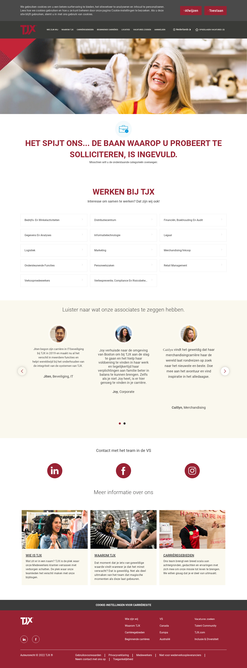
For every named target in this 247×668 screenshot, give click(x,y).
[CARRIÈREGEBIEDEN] (192, 547)
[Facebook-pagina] (35, 639)
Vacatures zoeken (142, 30)
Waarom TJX (67, 30)
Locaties (125, 30)
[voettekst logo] (27, 621)
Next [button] (225, 371)
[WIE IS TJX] (55, 547)
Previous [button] (22, 371)
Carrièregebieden (85, 30)
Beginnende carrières (107, 30)
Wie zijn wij (52, 30)
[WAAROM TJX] (123, 547)
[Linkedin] (24, 639)
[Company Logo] (32, 29)
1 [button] (120, 423)
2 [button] (125, 423)
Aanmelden (159, 30)
